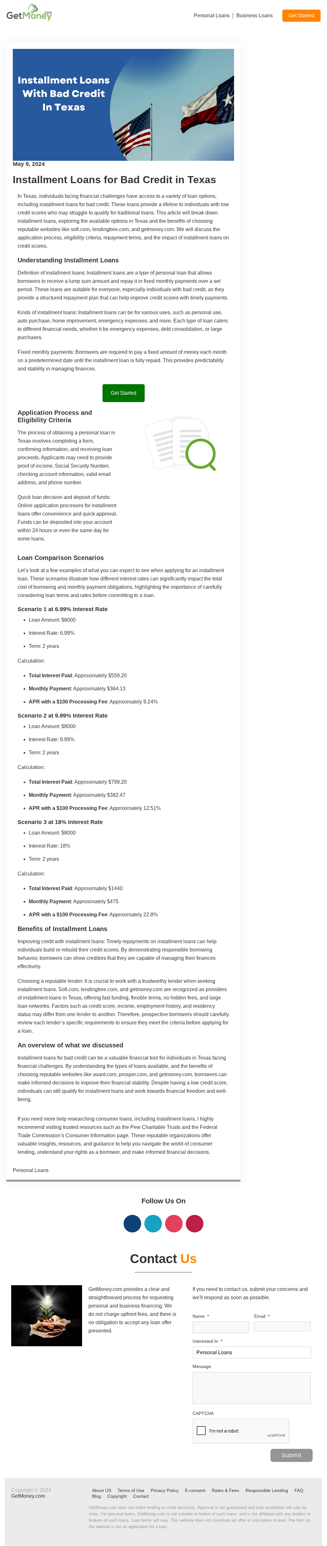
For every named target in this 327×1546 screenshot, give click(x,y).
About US (101, 1490)
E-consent (195, 1490)
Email (262, 1316)
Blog (96, 1496)
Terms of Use (131, 1490)
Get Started (301, 15)
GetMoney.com (28, 1496)
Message (202, 1366)
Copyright (117, 1496)
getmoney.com (146, 989)
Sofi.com (68, 989)
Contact (141, 1496)
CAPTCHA (203, 1413)
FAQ (298, 1490)
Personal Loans (31, 1170)
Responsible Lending (267, 1490)
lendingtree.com (99, 989)
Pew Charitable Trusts (155, 1127)
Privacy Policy (165, 1490)
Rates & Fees (225, 1490)
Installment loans (97, 312)
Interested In (207, 1341)
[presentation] (241, 1431)
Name (201, 1316)
